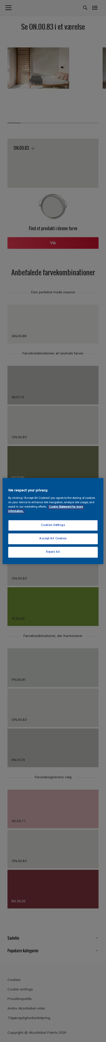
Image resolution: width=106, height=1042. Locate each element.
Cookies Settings (53, 525)
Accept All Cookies (52, 538)
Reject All (53, 552)
